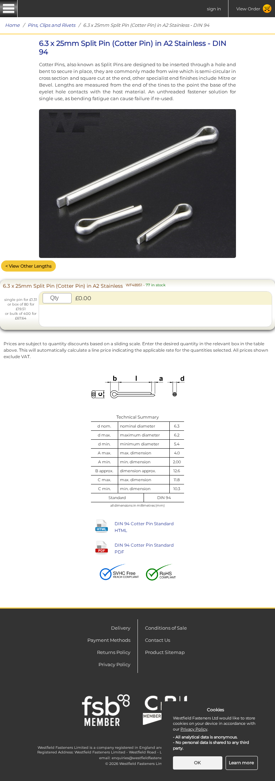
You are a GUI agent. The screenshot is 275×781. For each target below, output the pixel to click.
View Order (248, 8)
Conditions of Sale (166, 628)
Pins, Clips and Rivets (51, 25)
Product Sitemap (165, 652)
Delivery (120, 628)
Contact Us (157, 640)
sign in (214, 8)
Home (12, 25)
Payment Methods (108, 640)
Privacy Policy (114, 664)
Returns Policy (113, 652)
